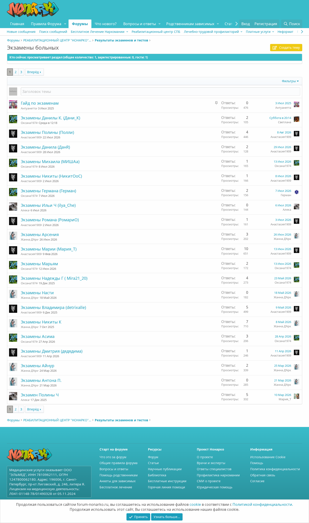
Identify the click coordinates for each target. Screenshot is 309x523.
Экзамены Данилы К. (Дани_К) (50, 118)
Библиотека (157, 475)
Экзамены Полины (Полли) (47, 132)
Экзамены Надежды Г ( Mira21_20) (54, 278)
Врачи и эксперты (211, 463)
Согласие (257, 481)
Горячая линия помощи (166, 487)
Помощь (256, 463)
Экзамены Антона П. (41, 380)
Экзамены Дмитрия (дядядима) (51, 351)
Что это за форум (113, 457)
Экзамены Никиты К (41, 322)
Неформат (285, 31)
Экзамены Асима (38, 336)
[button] (65, 23)
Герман (286, 195)
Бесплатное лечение (116, 487)
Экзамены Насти (37, 292)
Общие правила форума (119, 463)
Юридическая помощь (214, 487)
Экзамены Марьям (39, 263)
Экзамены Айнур (37, 365)
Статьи (231, 23)
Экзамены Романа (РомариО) (50, 219)
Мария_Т (285, 399)
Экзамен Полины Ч (40, 395)
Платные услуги (258, 31)
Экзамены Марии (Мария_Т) (48, 249)
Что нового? (105, 23)
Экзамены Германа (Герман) (48, 190)
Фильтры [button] (289, 81)
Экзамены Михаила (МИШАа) (50, 161)
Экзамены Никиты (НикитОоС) (51, 176)
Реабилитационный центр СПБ (156, 31)
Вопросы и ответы (139, 23)
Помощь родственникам (119, 475)
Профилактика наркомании (218, 475)
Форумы (80, 23)
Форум (153, 457)
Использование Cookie (267, 457)
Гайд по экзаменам (40, 103)
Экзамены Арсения (40, 234)
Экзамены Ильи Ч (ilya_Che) (48, 205)
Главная (17, 23)
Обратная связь (262, 475)
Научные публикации (165, 469)
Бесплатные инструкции (167, 481)
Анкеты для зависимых (117, 481)
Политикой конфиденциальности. (263, 504)
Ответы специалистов (214, 469)
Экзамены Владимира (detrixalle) (53, 307)
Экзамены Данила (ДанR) (45, 147)
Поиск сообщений (53, 31)
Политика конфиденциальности (275, 469)
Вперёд (33, 72)
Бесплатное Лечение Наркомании (97, 31)
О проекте (205, 457)
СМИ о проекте (209, 481)
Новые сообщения (21, 31)
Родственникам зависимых (190, 23)
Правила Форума (46, 23)
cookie (195, 504)
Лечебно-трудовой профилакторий (211, 31)
